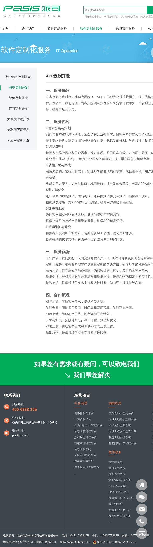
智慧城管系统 (82, 449)
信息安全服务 (125, 28)
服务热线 (17, 404)
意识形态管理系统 (85, 437)
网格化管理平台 (92, 16)
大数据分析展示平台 (121, 498)
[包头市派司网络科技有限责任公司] (32, 17)
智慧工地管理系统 (120, 437)
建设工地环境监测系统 (122, 419)
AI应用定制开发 (18, 140)
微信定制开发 (18, 98)
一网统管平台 (111, 16)
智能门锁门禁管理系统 (122, 443)
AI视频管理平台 (84, 461)
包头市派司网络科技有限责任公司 (38, 535)
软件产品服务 (57, 28)
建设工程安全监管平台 (122, 431)
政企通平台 (116, 504)
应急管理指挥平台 (85, 455)
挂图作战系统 (117, 474)
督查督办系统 (117, 468)
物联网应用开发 (18, 129)
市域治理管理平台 (85, 443)
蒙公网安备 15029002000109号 (117, 541)
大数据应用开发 (18, 119)
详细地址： (19, 417)
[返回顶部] (141, 533)
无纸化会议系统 (129, 16)
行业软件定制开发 (18, 77)
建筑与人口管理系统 (86, 467)
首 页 (4, 28)
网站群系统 (116, 462)
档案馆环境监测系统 (121, 413)
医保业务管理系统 (120, 515)
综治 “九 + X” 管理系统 (88, 425)
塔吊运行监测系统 (120, 425)
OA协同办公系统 (119, 492)
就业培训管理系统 (120, 480)
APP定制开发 (18, 87)
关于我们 (28, 28)
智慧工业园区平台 (120, 510)
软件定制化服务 (91, 28)
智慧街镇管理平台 (85, 431)
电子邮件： (19, 430)
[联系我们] (141, 497)
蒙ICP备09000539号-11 (74, 541)
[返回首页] (141, 484)
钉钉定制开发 (18, 108)
